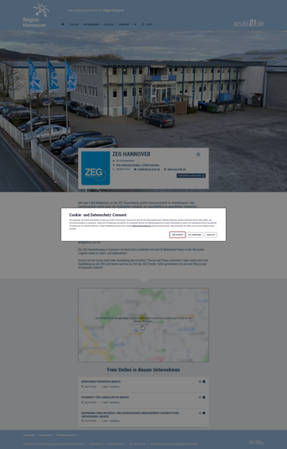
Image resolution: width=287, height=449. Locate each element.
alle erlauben (177, 235)
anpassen (211, 235)
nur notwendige (194, 235)
